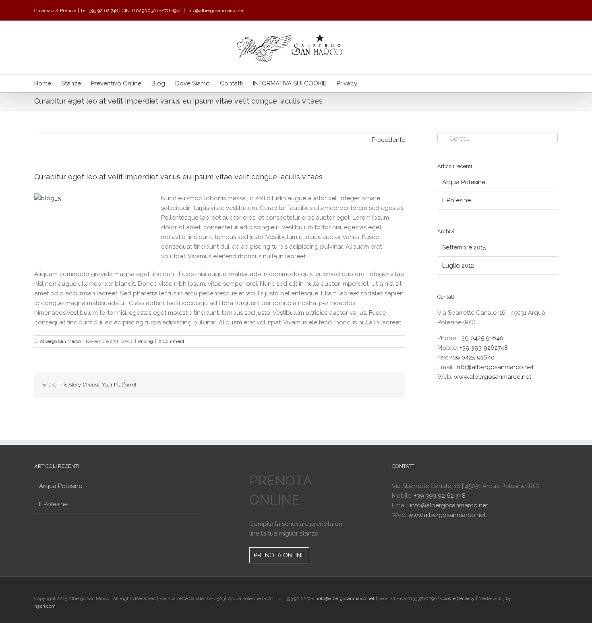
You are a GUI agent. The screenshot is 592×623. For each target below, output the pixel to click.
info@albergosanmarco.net (216, 10)
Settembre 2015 (464, 247)
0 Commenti (172, 341)
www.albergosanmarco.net (492, 376)
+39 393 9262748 (484, 347)
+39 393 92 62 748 (440, 495)
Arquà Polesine (463, 182)
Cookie (448, 598)
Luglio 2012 (458, 265)
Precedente (388, 139)
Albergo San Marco (60, 341)
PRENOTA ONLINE (279, 555)
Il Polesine (456, 200)
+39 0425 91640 (481, 338)
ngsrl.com (45, 606)
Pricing (145, 341)
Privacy (467, 598)
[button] (369, 83)
